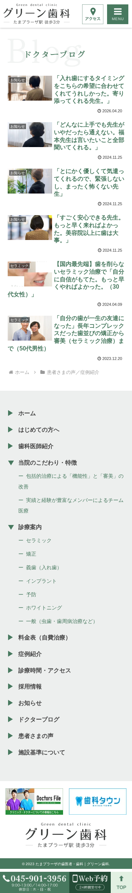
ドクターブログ (38, 719)
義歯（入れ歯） (44, 567)
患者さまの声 (36, 736)
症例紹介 (30, 654)
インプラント (41, 581)
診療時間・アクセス (44, 670)
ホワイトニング (44, 608)
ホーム (27, 413)
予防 (31, 594)
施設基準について (41, 752)
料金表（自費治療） (44, 637)
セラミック (39, 540)
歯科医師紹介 (36, 446)
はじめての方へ (38, 430)
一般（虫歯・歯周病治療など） (62, 621)
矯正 (31, 554)
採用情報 (30, 686)
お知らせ (30, 703)
